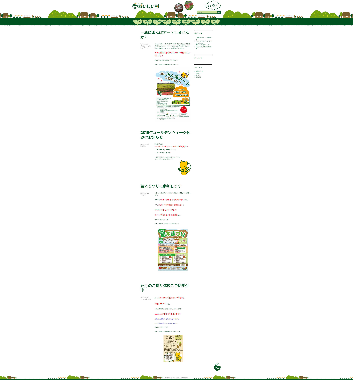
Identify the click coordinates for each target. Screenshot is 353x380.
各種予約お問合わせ (186, 22)
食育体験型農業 (148, 22)
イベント (146, 48)
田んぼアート (144, 46)
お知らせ (143, 146)
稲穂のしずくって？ (166, 22)
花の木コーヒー (176, 21)
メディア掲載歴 (215, 22)
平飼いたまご (195, 21)
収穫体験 (148, 299)
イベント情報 (157, 21)
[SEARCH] (219, 12)
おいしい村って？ (138, 22)
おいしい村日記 (205, 22)
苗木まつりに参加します (202, 45)
